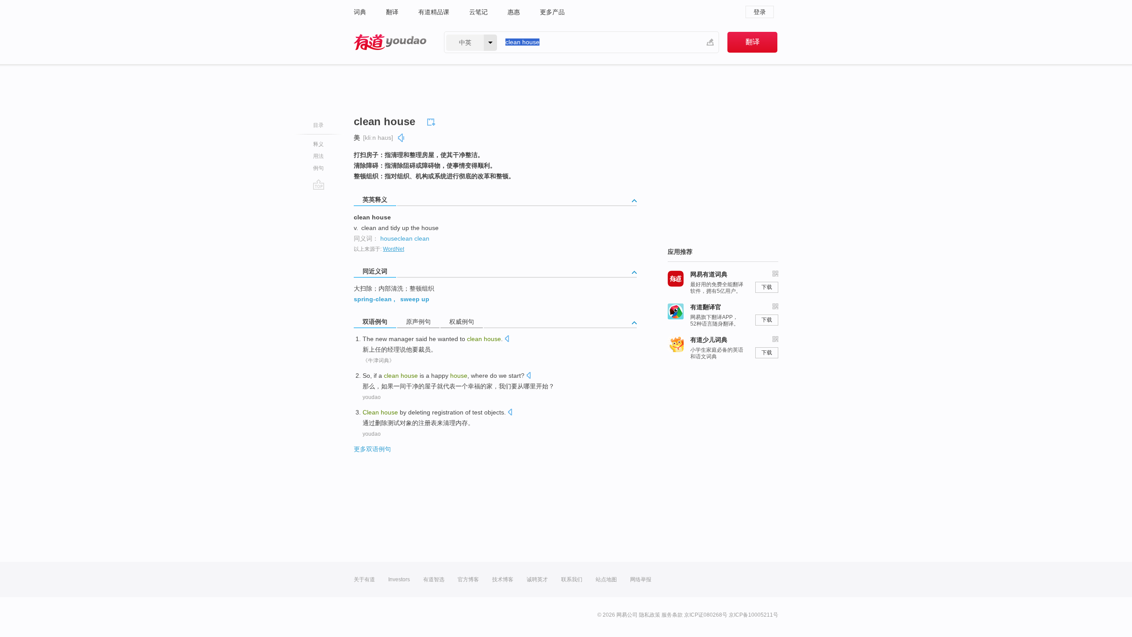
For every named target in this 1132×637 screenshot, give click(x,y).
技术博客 (502, 579)
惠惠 (514, 11)
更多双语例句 (372, 449)
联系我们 (571, 579)
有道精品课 (433, 11)
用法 (318, 156)
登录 (759, 11)
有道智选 (433, 579)
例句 (318, 168)
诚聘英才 (537, 579)
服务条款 (672, 615)
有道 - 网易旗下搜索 (390, 42)
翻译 (392, 11)
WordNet (393, 249)
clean (421, 238)
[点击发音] (507, 339)
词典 (360, 11)
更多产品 (552, 11)
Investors (399, 579)
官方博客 (468, 579)
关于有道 (364, 579)
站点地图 (606, 579)
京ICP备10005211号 (753, 615)
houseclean (396, 238)
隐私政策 (649, 615)
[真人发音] (401, 137)
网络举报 (640, 579)
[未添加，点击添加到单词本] (432, 121)
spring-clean (373, 299)
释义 (318, 144)
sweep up (414, 299)
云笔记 (478, 11)
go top (318, 184)
